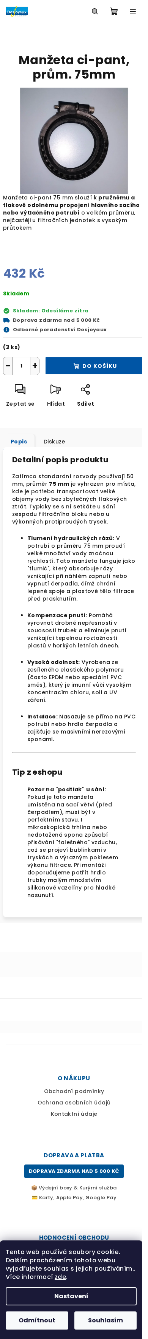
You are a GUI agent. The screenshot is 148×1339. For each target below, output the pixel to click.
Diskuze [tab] (54, 441)
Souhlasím (105, 1320)
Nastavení (71, 1296)
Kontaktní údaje (74, 1114)
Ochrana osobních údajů (74, 1102)
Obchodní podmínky (74, 1091)
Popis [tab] (19, 441)
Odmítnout (37, 1320)
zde (60, 1277)
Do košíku (99, 366)
